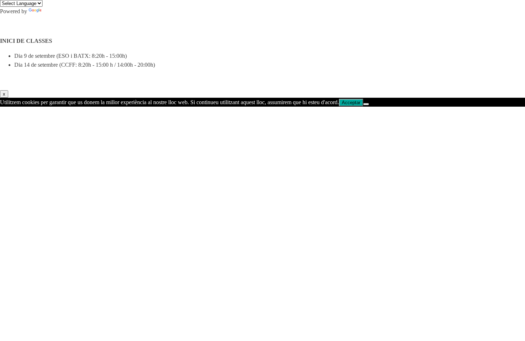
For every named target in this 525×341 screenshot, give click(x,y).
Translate (53, 11)
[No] (366, 104)
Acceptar (351, 102)
